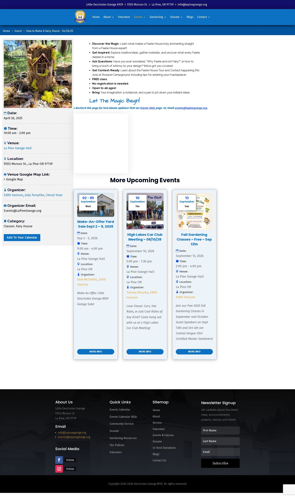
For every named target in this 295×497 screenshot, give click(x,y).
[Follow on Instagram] (59, 469)
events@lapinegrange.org (191, 108)
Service (157, 422)
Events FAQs (147, 108)
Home (96, 17)
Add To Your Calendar (22, 237)
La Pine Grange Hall (18, 148)
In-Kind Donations (164, 447)
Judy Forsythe (34, 195)
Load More (85, 371)
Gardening (156, 17)
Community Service (122, 423)
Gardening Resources (123, 438)
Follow (70, 460)
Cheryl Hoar (54, 195)
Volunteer (124, 17)
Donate (174, 17)
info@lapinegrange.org (192, 4)
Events (138, 17)
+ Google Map (13, 179)
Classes (9, 226)
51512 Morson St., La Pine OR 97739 (28, 164)
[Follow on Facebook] (59, 460)
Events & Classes (163, 435)
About (107, 17)
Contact (202, 17)
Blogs (190, 17)
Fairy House (24, 226)
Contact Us (159, 460)
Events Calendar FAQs (123, 416)
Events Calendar (120, 409)
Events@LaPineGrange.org (22, 211)
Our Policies (117, 445)
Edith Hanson (13, 195)
